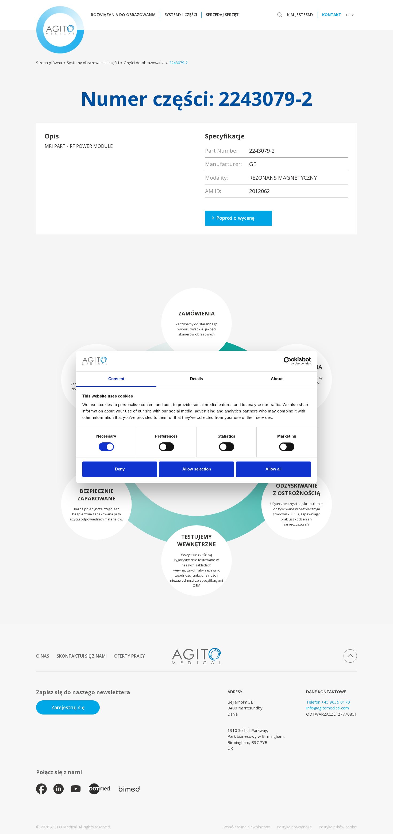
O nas (42, 656)
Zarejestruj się (67, 707)
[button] (125, 15)
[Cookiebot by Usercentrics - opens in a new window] (287, 361)
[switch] (166, 447)
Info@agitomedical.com (327, 708)
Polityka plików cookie (338, 826)
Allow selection (196, 469)
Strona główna (49, 62)
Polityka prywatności (294, 826)
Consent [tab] (116, 378)
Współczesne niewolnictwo (247, 826)
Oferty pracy (129, 656)
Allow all (273, 469)
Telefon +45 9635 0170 (328, 702)
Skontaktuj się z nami (82, 656)
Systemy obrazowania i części (93, 62)
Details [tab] (196, 378)
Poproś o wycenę (235, 218)
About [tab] (277, 378)
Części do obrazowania (144, 62)
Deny (120, 469)
